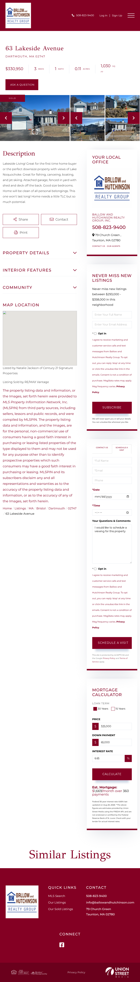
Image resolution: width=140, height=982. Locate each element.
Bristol (41, 508)
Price (96, 719)
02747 (72, 508)
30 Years (103, 708)
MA (31, 508)
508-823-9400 (85, 15)
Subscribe (112, 407)
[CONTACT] (21, 84)
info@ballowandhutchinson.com (110, 902)
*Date (96, 489)
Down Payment (103, 735)
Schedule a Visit (122, 448)
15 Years (120, 708)
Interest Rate (102, 751)
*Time (96, 505)
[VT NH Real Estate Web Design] (117, 972)
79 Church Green (100, 912)
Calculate (112, 774)
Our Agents (113, 246)
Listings (20, 508)
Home (7, 508)
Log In (104, 15)
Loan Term (101, 703)
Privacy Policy (109, 658)
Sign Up (117, 15)
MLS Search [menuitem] (56, 896)
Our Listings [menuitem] (57, 902)
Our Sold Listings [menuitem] (60, 909)
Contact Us (98, 246)
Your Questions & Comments (111, 521)
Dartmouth (56, 508)
